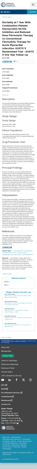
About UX (13, 441)
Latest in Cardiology (20, 341)
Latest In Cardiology (9, 361)
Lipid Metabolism (27, 254)
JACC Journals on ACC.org (11, 376)
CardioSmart (6, 396)
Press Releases (26, 439)
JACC (3, 385)
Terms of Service (7, 447)
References (5, 95)
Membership (6, 351)
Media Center (6, 437)
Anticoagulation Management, (23, 251)
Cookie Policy (16, 447)
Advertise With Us (16, 437)
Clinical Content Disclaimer (24, 441)
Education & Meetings (9, 364)
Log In (31, 12)
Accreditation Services (10, 392)
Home (12, 341)
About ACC (5, 347)
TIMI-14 (6, 285)
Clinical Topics (7, 372)
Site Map (24, 447)
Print (17, 61)
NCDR (3, 389)
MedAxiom (5, 400)
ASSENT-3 (7, 281)
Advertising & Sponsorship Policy (11, 439)
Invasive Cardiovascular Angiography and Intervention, (14, 253)
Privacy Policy (6, 445)
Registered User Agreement (19, 445)
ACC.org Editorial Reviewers (10, 443)
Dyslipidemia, (6, 253)
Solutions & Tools (7, 368)
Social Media (5, 441)
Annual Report (23, 443)
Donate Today (7, 356)
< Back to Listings (7, 17)
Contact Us (5, 404)
